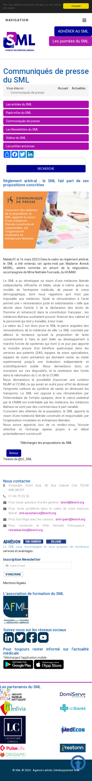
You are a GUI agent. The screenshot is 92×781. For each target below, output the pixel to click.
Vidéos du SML (16, 138)
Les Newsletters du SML (22, 129)
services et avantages (18, 551)
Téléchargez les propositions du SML (46, 443)
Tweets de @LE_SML (17, 459)
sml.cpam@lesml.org (70, 519)
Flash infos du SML (18, 112)
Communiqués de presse (23, 121)
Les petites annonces (20, 146)
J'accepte (76, 6)
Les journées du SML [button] (70, 41)
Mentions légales (14, 583)
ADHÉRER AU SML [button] (73, 31)
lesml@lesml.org (72, 502)
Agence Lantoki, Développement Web (56, 770)
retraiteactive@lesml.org (26, 530)
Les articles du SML (19, 104)
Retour (13, 453)
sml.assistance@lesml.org (37, 513)
